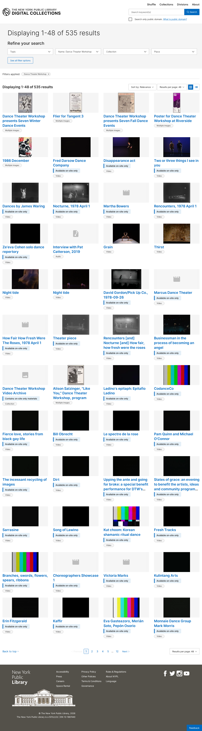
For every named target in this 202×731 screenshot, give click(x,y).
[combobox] (156, 12)
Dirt (56, 479)
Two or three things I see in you (176, 163)
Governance (87, 686)
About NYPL (112, 676)
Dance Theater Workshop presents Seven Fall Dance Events (126, 121)
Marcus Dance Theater (173, 293)
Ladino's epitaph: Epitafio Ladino (125, 390)
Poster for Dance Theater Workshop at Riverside (175, 118)
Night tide (11, 293)
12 (117, 651)
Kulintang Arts (166, 575)
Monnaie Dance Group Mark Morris (172, 623)
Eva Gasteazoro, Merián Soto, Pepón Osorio (123, 623)
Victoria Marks (116, 575)
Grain (108, 247)
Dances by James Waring (24, 206)
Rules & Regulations (116, 671)
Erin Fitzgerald (15, 621)
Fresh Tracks (165, 530)
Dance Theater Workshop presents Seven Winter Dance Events (24, 121)
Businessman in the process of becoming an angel (174, 342)
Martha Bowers (116, 206)
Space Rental (63, 686)
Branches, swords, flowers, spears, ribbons (25, 577)
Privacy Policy (88, 671)
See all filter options (20, 60)
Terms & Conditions (91, 681)
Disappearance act (119, 161)
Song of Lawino (65, 530)
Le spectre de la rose (121, 434)
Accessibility (62, 671)
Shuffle (151, 4)
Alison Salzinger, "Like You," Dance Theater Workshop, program (71, 393)
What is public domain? (175, 19)
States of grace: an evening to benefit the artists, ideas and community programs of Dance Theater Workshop (176, 488)
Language (111, 681)
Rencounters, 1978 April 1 (175, 206)
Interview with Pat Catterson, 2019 (68, 249)
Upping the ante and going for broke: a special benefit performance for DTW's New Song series (126, 486)
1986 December (16, 161)
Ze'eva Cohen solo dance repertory (23, 249)
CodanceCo (164, 388)
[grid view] (190, 87)
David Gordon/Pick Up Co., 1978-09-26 (126, 295)
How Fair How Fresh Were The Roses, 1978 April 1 (24, 340)
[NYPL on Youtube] (186, 673)
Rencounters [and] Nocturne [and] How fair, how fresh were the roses (124, 342)
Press (59, 676)
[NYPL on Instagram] (179, 673)
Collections (166, 4)
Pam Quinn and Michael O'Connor (173, 436)
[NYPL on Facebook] (165, 673)
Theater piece (64, 338)
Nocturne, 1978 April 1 (71, 206)
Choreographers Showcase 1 (75, 577)
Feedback (194, 728)
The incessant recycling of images (25, 481)
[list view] (196, 87)
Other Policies (88, 676)
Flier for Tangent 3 (68, 116)
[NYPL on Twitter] (172, 673)
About (195, 4)
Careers (60, 681)
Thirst (159, 247)
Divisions (182, 4)
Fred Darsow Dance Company (69, 163)
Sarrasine (11, 530)
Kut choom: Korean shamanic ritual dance (122, 532)
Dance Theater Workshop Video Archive (24, 390)
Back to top (10, 651)
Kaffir (57, 621)
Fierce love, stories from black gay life (23, 436)
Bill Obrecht (63, 434)
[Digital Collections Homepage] (31, 12)
